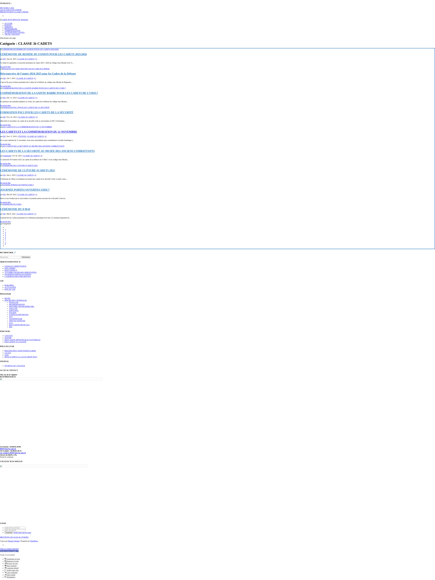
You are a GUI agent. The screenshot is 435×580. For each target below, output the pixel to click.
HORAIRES (9, 285)
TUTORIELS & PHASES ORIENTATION (20, 272)
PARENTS (9, 27)
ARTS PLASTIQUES (17, 321)
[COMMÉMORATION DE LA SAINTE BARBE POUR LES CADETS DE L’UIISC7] (33, 88)
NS (4, 175)
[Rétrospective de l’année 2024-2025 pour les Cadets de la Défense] (25, 69)
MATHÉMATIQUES (17, 304)
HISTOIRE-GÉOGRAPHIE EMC (21, 306)
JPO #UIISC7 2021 (7, 8)
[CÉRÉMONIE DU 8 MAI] (10, 204)
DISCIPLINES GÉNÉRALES (16, 300)
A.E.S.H (8, 353)
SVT (11, 317)
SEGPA (7, 298)
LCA (11, 323)
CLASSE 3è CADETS (26, 59)
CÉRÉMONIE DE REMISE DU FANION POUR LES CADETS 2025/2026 (43, 54)
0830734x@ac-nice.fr (8, 449)
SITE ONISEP (10, 268)
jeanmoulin (7, 156)
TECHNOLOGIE (15, 319)
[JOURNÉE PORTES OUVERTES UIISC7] (17, 185)
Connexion (8, 533)
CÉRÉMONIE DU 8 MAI (15, 209)
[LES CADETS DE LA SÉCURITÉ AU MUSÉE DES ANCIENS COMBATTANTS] (32, 146)
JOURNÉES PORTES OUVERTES (18, 274)
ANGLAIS (13, 308)
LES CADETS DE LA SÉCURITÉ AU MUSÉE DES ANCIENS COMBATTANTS (47, 150)
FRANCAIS (13, 302)
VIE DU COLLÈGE (12, 34)
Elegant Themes (13, 541)
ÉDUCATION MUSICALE (19, 325)
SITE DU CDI (10, 289)
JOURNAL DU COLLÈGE (15, 366)
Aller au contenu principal (9, 549)
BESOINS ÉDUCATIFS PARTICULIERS (20, 351)
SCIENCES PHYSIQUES (18, 315)
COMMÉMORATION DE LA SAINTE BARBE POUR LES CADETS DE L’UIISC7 (49, 92)
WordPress (34, 541)
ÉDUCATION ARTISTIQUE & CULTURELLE (22, 340)
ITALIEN (12, 313)
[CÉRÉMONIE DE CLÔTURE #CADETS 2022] (19, 165)
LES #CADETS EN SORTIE (11, 10)
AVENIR (8, 338)
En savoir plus (5, 67)
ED (4, 59)
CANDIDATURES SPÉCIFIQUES (18, 276)
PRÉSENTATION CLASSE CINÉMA (14, 12)
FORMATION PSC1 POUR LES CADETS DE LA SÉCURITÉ (36, 112)
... (5, 232)
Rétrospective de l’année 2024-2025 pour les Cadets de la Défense (38, 73)
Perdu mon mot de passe (22, 533)
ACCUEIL (9, 23)
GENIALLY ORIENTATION (15, 266)
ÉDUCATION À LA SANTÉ (15, 342)
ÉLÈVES (8, 25)
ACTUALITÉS (10, 287)
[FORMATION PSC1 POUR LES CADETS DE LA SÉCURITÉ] (25, 107)
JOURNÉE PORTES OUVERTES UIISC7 (25, 189)
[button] (9, 551)
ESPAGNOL (14, 311)
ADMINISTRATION (12, 31)
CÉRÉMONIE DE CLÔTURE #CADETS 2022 (27, 170)
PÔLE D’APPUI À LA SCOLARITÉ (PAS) (21, 357)
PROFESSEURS (11, 29)
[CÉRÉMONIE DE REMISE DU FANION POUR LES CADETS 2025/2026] (29, 49)
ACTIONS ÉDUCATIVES (14, 32)
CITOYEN (22, 136)
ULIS (7, 355)
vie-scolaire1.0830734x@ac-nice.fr (13, 453)
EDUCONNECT (11, 270)
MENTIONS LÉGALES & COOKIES (14, 537)
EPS (10, 327)
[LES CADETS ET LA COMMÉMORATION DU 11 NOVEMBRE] (26, 127)
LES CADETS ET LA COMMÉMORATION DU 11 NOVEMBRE (38, 131)
